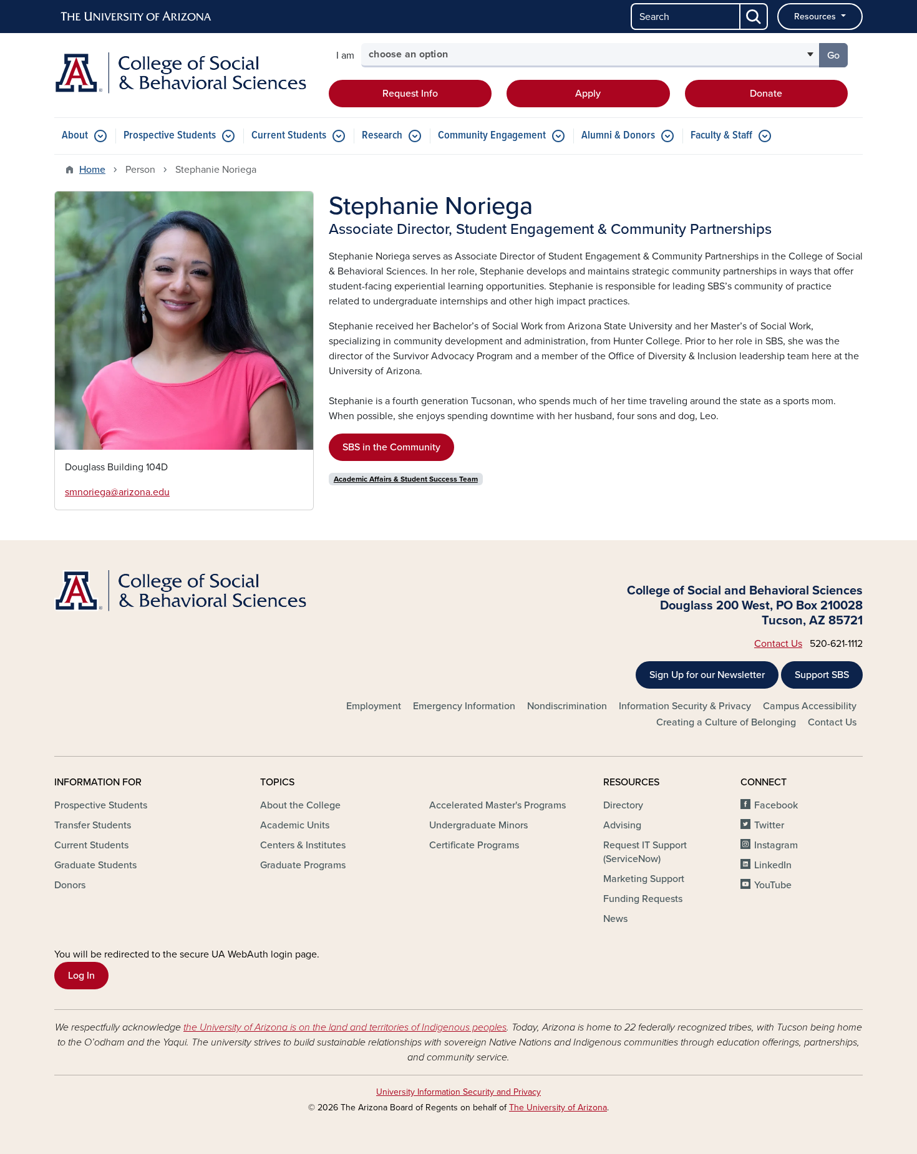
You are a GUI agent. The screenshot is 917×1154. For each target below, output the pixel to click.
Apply (588, 93)
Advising (622, 825)
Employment (373, 706)
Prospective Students (170, 135)
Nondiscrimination (567, 706)
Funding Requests (642, 899)
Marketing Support (643, 879)
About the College (300, 805)
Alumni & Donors (618, 135)
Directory (623, 805)
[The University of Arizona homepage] (136, 16)
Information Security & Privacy (685, 706)
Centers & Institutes (303, 845)
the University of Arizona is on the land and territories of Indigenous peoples (345, 1027)
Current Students (288, 135)
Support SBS (822, 675)
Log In (81, 975)
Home (92, 169)
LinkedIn (773, 865)
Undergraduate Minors (478, 825)
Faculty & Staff (721, 135)
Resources (816, 16)
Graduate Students (95, 865)
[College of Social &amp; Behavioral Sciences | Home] (184, 73)
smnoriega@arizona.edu (117, 492)
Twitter (769, 825)
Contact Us (778, 644)
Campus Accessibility (809, 706)
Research (382, 135)
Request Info (410, 93)
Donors (69, 885)
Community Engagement (492, 135)
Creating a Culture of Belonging (726, 722)
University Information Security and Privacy (458, 1092)
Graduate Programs (303, 865)
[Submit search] (754, 16)
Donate (766, 93)
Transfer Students (92, 825)
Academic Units (294, 825)
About (75, 135)
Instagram (776, 845)
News (615, 919)
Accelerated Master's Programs (497, 805)
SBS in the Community (391, 447)
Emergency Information (464, 706)
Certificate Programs (474, 845)
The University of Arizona (558, 1107)
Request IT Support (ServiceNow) (645, 852)
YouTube (773, 885)
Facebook (776, 805)
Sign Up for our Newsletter (707, 675)
